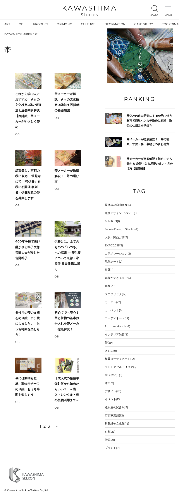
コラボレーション (118, 253)
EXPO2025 (114, 245)
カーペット (113, 310)
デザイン (113, 391)
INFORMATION (115, 24)
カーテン (113, 302)
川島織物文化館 (117, 423)
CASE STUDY (143, 24)
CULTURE (88, 24)
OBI (21, 24)
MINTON (112, 221)
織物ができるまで (118, 277)
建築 (109, 383)
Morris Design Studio (121, 229)
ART (7, 24)
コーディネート (117, 318)
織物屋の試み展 (116, 407)
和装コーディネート (120, 358)
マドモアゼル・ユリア (120, 367)
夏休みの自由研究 (118, 205)
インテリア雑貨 (116, 334)
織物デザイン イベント (121, 213)
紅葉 (109, 269)
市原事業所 (114, 415)
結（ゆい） (113, 375)
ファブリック (115, 294)
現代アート (113, 261)
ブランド (112, 448)
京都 (110, 431)
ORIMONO (64, 24)
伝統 (110, 439)
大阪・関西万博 (116, 237)
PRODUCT (40, 24)
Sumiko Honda (117, 326)
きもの (111, 350)
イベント (112, 399)
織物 (110, 286)
